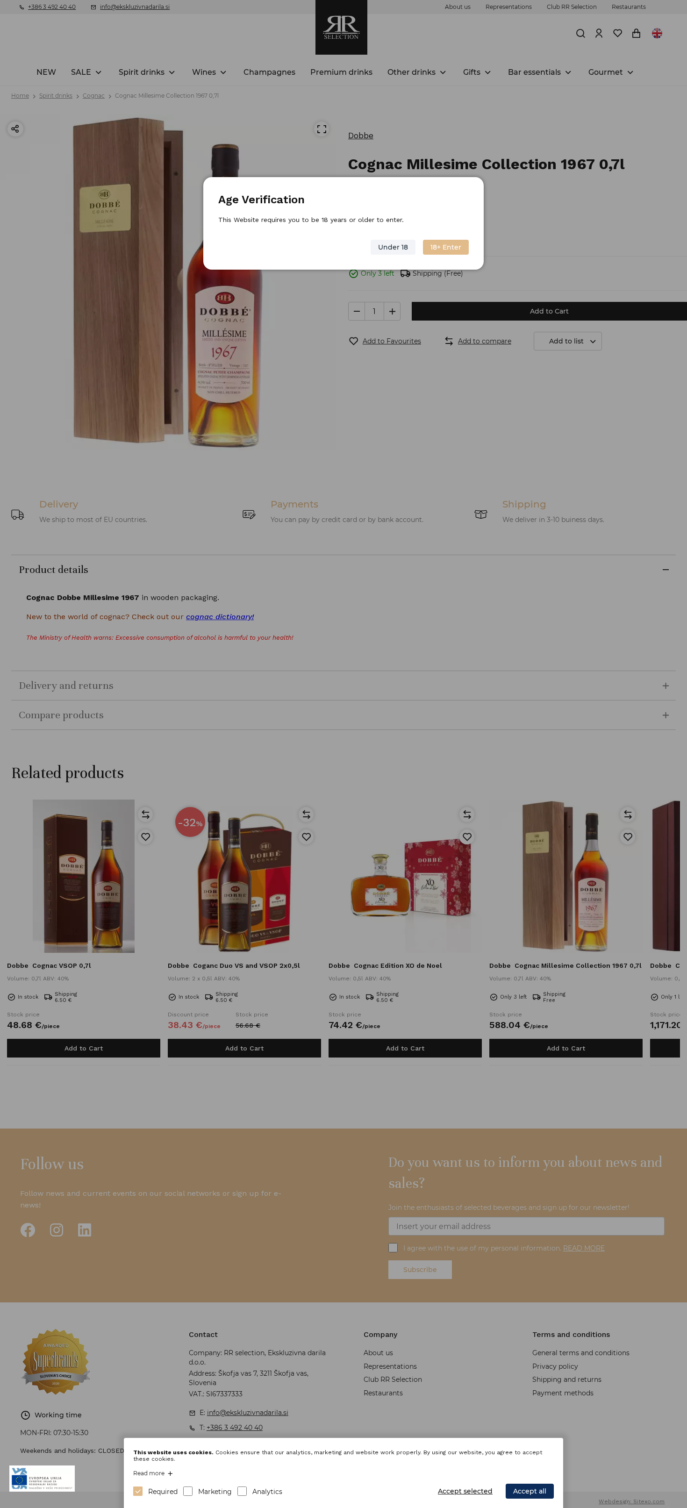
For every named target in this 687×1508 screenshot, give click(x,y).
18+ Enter (445, 247)
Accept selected (465, 1491)
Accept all (529, 1491)
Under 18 (393, 247)
